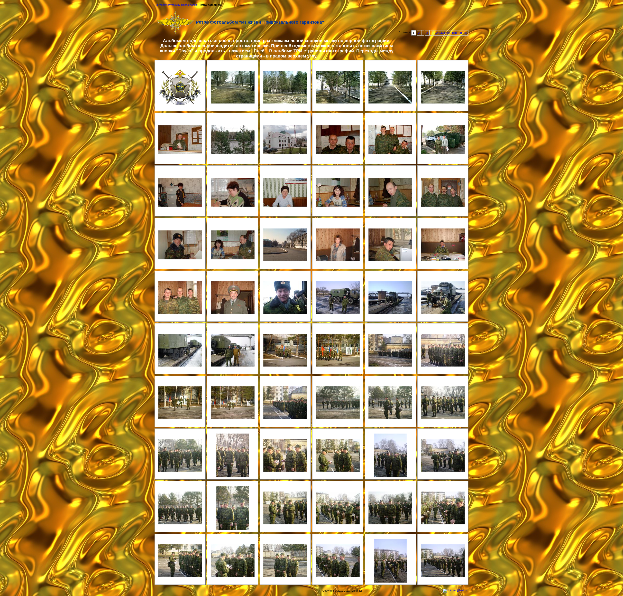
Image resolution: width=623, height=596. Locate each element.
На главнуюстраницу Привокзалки (176, 4)
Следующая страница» (451, 33)
